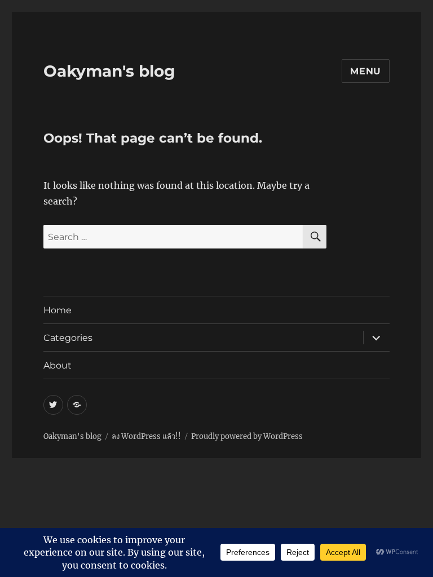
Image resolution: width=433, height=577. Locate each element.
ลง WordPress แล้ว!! (146, 436)
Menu (365, 71)
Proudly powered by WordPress (247, 436)
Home (57, 310)
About (57, 365)
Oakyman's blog (109, 71)
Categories (67, 337)
